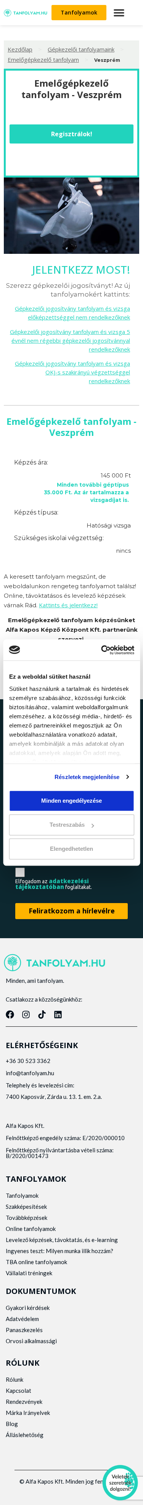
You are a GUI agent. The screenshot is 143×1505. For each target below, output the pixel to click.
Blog (12, 1423)
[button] (118, 12)
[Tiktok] (42, 1014)
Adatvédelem (22, 1318)
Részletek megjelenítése (87, 777)
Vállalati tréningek (29, 1272)
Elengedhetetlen (71, 849)
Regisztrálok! (71, 134)
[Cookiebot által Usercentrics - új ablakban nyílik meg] (101, 650)
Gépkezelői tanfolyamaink (81, 49)
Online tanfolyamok (31, 1228)
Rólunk (14, 1379)
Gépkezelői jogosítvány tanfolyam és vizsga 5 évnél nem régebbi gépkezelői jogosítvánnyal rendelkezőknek (70, 340)
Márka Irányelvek (28, 1412)
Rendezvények (24, 1401)
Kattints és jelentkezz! (68, 605)
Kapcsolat (18, 1390)
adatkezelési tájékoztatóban (52, 883)
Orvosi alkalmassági (31, 1340)
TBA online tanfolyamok (36, 1261)
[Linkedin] (58, 1014)
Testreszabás (67, 824)
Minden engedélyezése (71, 800)
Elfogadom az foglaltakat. (53, 884)
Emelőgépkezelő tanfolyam (43, 59)
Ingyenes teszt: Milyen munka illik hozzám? (59, 1250)
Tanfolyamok (22, 1195)
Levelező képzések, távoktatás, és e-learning (62, 1239)
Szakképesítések (26, 1206)
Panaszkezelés (24, 1329)
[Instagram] (26, 1014)
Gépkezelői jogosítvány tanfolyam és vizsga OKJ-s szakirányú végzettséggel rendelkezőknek (72, 372)
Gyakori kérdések (28, 1307)
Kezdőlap (20, 49)
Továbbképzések (26, 1217)
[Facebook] (10, 1014)
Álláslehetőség (24, 1434)
